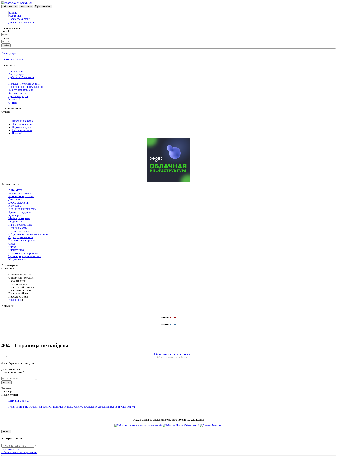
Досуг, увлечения (18, 202)
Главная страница (19, 406)
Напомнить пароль (12, 59)
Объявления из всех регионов (19, 452)
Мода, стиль (15, 221)
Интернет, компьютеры (22, 208)
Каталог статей (17, 93)
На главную (15, 70)
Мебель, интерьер (19, 218)
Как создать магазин (20, 89)
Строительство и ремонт (23, 253)
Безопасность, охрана (21, 196)
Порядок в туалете (23, 127)
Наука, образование (20, 224)
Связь (11, 243)
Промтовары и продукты (23, 240)
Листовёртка (19, 133)
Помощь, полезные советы (24, 83)
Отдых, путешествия (20, 237)
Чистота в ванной (22, 123)
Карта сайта (15, 99)
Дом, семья (15, 199)
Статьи (12, 102)
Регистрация (8, 53)
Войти (6, 45)
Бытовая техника (22, 130)
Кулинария (14, 215)
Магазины (15, 15)
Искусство (14, 205)
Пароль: (6, 37)
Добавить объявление (21, 22)
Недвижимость (17, 227)
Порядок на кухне (23, 120)
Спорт (12, 246)
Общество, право (18, 230)
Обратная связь (39, 406)
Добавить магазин (19, 18)
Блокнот (14, 12)
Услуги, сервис (17, 259)
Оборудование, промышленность (28, 234)
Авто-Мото (15, 189)
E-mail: (5, 31)
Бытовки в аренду (19, 400)
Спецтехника (16, 249)
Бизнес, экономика (19, 193)
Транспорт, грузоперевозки (24, 256)
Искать (6, 382)
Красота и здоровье (20, 212)
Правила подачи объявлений (25, 86)
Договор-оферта (18, 96)
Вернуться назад (11, 449)
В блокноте (15, 299)
